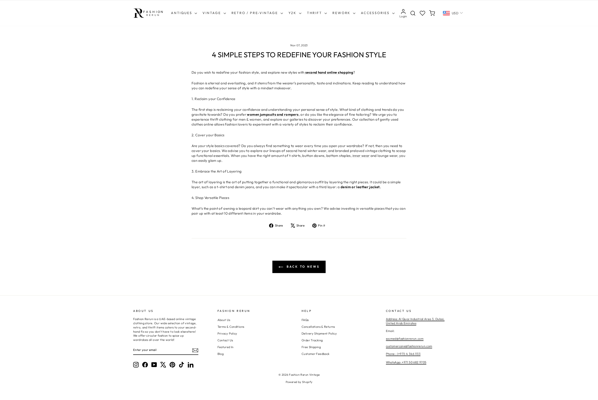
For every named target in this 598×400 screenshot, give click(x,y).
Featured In (225, 347)
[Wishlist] (422, 13)
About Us (223, 320)
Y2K (293, 13)
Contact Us (225, 340)
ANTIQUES (182, 13)
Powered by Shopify (299, 382)
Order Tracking (312, 340)
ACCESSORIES (376, 13)
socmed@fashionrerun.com (405, 338)
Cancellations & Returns (318, 326)
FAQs (305, 320)
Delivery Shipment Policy (319, 333)
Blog (220, 354)
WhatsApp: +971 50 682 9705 (406, 362)
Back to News (302, 266)
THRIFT (315, 13)
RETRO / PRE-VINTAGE (255, 13)
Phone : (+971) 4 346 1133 (403, 354)
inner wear (361, 155)
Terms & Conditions (230, 326)
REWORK (342, 13)
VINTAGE (212, 13)
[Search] (413, 13)
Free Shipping (311, 347)
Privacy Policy (227, 333)
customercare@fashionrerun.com (409, 346)
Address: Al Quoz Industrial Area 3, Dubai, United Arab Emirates (415, 321)
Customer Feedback (315, 354)
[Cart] (432, 13)
